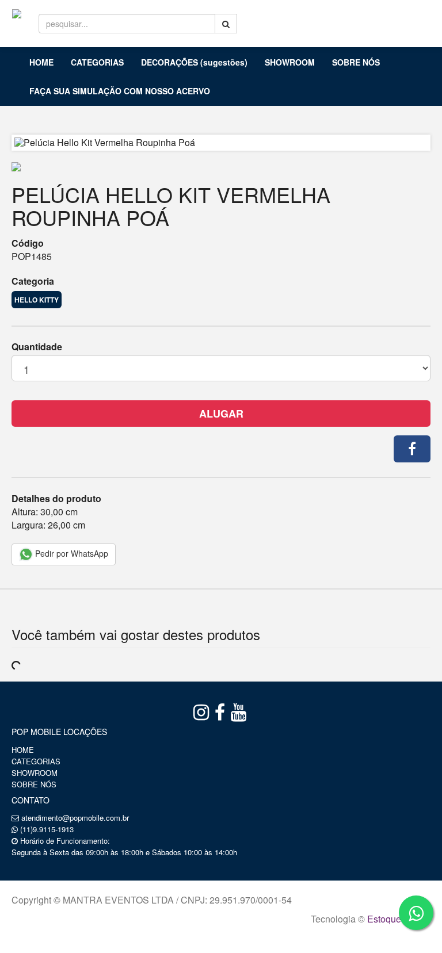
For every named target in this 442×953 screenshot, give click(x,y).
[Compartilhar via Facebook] (412, 448)
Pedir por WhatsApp (70, 553)
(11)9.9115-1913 (47, 829)
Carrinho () (405, 17)
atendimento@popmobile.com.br (75, 817)
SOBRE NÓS (356, 62)
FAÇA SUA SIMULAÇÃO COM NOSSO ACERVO (119, 91)
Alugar (221, 413)
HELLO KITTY (36, 299)
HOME (41, 62)
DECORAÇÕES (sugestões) (194, 62)
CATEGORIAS (97, 62)
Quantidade (37, 347)
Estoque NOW (396, 918)
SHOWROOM (290, 62)
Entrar (343, 18)
